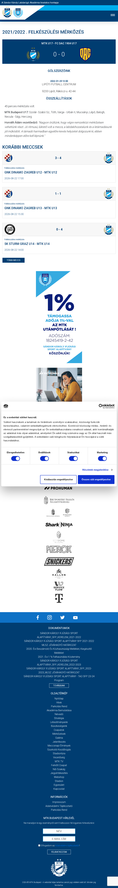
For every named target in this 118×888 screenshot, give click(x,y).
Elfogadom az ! (60, 845)
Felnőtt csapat (59, 765)
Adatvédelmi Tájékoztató (59, 806)
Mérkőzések (59, 733)
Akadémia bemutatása (59, 710)
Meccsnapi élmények (59, 745)
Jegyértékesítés (59, 773)
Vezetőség (59, 757)
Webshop (59, 777)
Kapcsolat (59, 788)
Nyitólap (59, 698)
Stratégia (59, 718)
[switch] (44, 458)
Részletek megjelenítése (95, 469)
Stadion (59, 781)
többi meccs (13, 260)
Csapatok (59, 730)
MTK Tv (59, 761)
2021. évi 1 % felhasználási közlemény (59, 656)
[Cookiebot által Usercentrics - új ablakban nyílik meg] (101, 406)
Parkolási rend (59, 706)
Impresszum (59, 802)
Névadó (59, 714)
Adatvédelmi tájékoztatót (67, 845)
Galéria (59, 737)
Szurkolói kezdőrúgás (59, 749)
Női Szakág (59, 769)
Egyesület (59, 784)
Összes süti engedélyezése (96, 479)
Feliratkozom (59, 852)
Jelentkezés (59, 741)
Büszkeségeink (59, 726)
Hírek (59, 702)
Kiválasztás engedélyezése (58, 479)
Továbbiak (59, 685)
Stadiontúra (59, 753)
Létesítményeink (59, 722)
